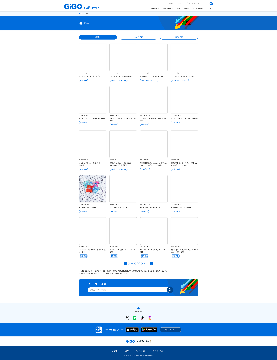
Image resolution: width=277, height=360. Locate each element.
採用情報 (126, 351)
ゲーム (186, 8)
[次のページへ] (151, 263)
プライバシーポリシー (158, 351)
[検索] (211, 3)
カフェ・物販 (197, 8)
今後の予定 (138, 37)
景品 (178, 8)
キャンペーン (168, 8)
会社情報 (114, 351)
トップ (81, 13)
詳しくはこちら (170, 330)
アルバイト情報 (140, 351)
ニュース (209, 8)
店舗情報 (153, 8)
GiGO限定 (179, 37)
